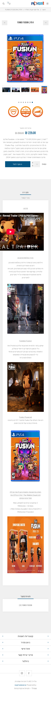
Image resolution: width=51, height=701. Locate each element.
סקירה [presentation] (25, 192)
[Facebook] (29, 673)
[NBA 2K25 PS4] (4, 22)
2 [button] (30, 102)
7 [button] (18, 102)
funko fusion (27, 605)
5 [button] (23, 102)
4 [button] (25, 102)
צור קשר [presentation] (25, 198)
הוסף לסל (17, 164)
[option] (44, 92)
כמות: (44, 164)
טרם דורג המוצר (25, 128)
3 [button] (27, 102)
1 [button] (32, 102)
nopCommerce (20, 685)
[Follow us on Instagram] (22, 673)
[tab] (26, 192)
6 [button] (21, 102)
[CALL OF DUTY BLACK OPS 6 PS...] (46, 22)
